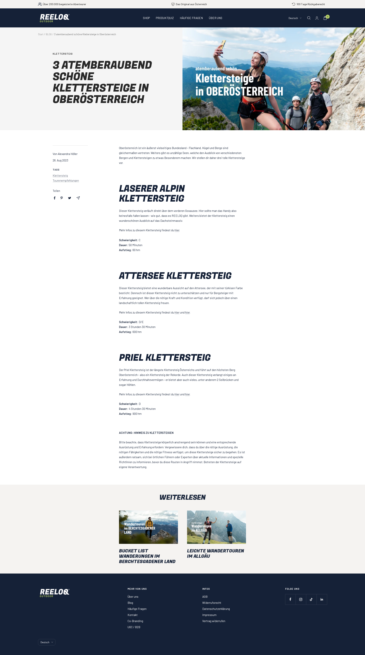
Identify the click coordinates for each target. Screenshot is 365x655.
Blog (130, 602)
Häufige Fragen (137, 608)
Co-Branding (135, 621)
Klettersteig (63, 53)
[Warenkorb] (325, 18)
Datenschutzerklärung (216, 608)
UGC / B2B (134, 627)
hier (177, 230)
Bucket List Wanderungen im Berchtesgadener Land (147, 556)
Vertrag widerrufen (213, 621)
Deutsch (293, 18)
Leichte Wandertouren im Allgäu (215, 554)
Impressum (209, 615)
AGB (205, 596)
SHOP (146, 18)
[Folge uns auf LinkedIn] (322, 599)
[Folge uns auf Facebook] (290, 599)
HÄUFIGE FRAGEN (191, 18)
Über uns (133, 596)
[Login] (317, 18)
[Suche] (309, 18)
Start (40, 34)
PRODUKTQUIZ (165, 18)
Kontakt (133, 615)
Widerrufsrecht (211, 602)
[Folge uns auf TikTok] (311, 599)
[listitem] (55, 198)
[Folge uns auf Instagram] (301, 599)
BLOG (49, 34)
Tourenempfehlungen (66, 180)
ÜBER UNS (215, 18)
